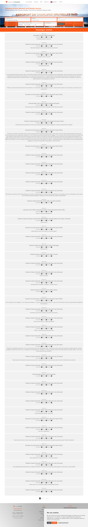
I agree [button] (49, 522)
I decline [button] (54, 522)
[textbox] (43, 20)
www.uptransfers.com (18, 510)
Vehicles (36, 1)
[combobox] (44, 20)
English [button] (55, 1)
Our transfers (29, 1)
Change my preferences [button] (63, 522)
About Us (46, 1)
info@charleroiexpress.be (70, 507)
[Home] (12, 2)
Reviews (44, 507)
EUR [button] (61, 1)
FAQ (41, 1)
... (44, 498)
